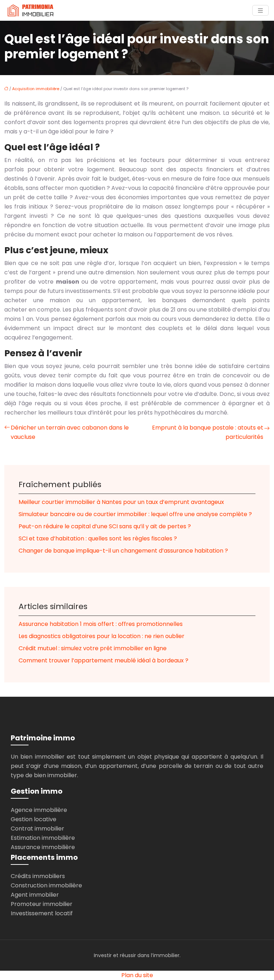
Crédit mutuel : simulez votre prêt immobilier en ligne (93, 648)
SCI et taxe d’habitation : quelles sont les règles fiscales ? (98, 538)
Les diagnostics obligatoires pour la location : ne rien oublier (101, 636)
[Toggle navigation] (260, 10)
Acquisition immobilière (35, 89)
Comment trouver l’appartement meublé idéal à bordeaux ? (103, 660)
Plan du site (137, 975)
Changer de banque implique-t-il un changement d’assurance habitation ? (123, 551)
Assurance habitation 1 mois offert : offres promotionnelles (101, 624)
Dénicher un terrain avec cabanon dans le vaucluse (70, 432)
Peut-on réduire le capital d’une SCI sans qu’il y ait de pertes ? (105, 526)
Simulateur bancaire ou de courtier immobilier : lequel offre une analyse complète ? (135, 514)
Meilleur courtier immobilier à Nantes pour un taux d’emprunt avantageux (121, 502)
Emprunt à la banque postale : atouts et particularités (207, 432)
